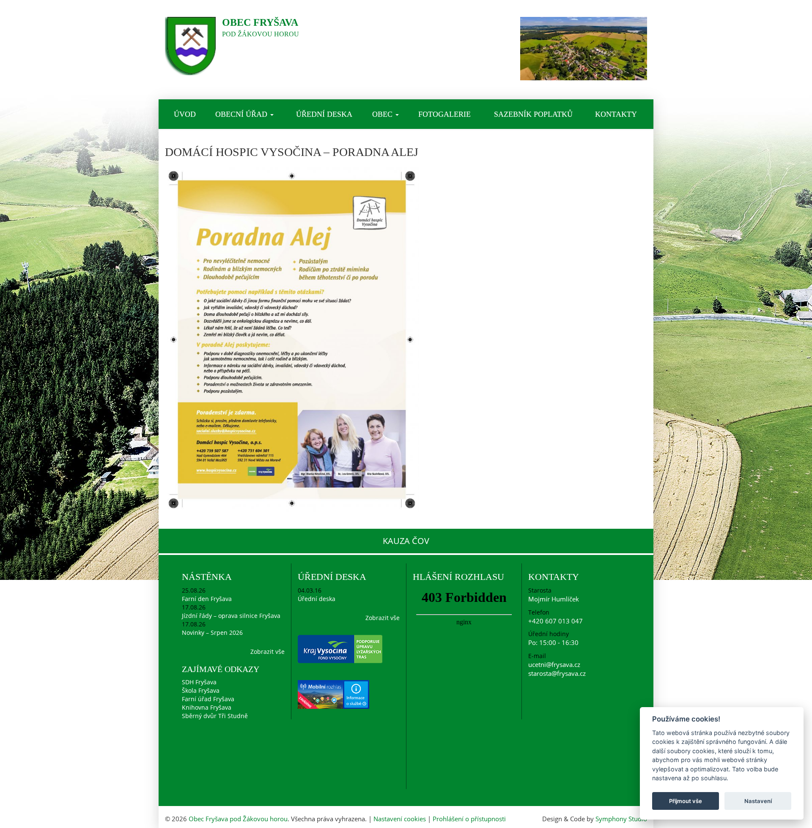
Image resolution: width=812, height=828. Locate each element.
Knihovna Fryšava (206, 707)
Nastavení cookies (399, 818)
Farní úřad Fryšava (208, 699)
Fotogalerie (444, 114)
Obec (383, 114)
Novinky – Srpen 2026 (212, 633)
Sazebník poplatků (533, 114)
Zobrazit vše (267, 652)
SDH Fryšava (199, 682)
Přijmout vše (685, 801)
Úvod (185, 114)
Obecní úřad (242, 114)
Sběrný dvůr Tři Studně (215, 716)
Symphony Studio (621, 818)
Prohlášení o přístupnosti (469, 818)
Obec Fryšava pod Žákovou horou (238, 818)
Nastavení (758, 801)
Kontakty (616, 114)
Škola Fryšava (200, 690)
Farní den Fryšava (207, 599)
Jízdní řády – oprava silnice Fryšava (231, 616)
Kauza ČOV (406, 541)
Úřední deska (324, 114)
